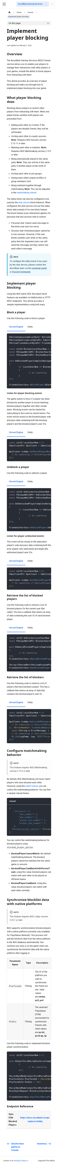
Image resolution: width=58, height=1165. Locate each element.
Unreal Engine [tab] (16, 326)
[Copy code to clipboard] (48, 337)
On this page (15, 23)
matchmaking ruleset (26, 192)
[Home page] (9, 12)
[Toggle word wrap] (43, 337)
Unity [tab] (30, 326)
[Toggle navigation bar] (4, 4)
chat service (24, 202)
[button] (52, 4)
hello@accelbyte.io (21, 1161)
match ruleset (31, 786)
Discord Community (21, 272)
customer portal (39, 268)
